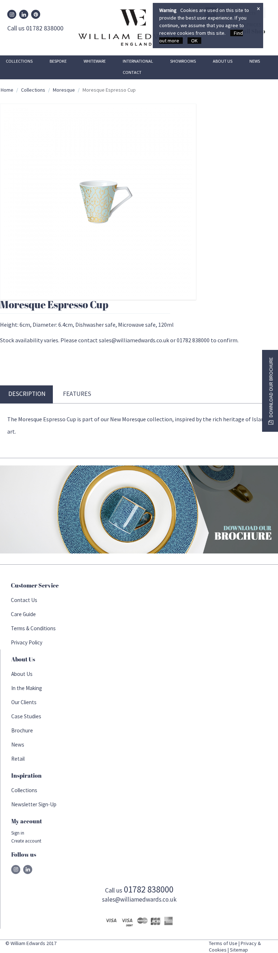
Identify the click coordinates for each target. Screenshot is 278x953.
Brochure (22, 730)
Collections (19, 61)
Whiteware (95, 61)
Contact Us (24, 600)
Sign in (17, 833)
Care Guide (23, 614)
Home (7, 90)
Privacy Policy (26, 642)
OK (194, 40)
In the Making (26, 688)
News (254, 61)
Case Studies (26, 716)
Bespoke (58, 61)
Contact (132, 72)
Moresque (64, 90)
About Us (222, 61)
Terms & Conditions (33, 628)
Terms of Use (223, 943)
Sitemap (239, 949)
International (138, 61)
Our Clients (24, 702)
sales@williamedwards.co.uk (139, 899)
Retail (18, 758)
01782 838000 (148, 889)
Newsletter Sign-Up (33, 804)
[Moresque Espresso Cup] (98, 202)
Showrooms (183, 61)
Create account (26, 841)
